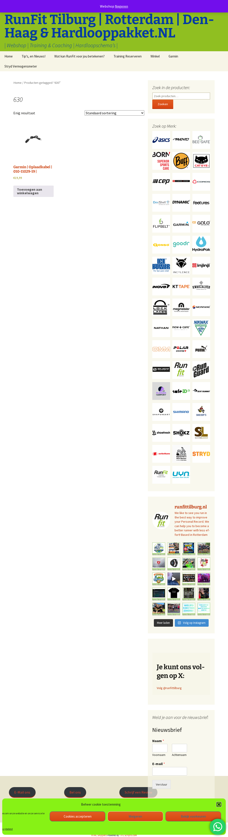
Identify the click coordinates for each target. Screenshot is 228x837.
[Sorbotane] (161, 453)
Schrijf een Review (138, 792)
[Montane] (201, 307)
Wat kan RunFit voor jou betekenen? (79, 56)
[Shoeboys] (201, 412)
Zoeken (163, 104)
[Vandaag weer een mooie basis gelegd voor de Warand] (158, 593)
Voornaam (158, 755)
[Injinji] (201, 265)
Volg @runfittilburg (169, 688)
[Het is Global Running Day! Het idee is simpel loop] (158, 548)
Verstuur (161, 784)
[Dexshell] (161, 202)
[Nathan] (161, 328)
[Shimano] (181, 412)
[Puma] (201, 349)
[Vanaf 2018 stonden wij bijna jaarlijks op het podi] (203, 579)
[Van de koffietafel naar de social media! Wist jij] (203, 609)
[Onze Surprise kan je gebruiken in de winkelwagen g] (203, 563)
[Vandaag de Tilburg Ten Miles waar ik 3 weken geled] (173, 609)
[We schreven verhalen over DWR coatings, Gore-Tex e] (158, 563)
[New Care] (181, 328)
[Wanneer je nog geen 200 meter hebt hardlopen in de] (188, 563)
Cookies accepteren (78, 816)
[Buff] (181, 160)
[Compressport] (181, 181)
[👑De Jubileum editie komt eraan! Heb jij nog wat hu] (158, 579)
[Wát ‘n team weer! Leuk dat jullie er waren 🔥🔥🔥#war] (188, 579)
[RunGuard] (201, 370)
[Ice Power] (161, 265)
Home (8, 56)
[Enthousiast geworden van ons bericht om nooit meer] (188, 548)
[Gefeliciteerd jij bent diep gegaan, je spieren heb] (188, 593)
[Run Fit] (181, 370)
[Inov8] (161, 286)
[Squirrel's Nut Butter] (181, 453)
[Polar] (181, 349)
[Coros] (201, 181)
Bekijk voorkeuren (193, 816)
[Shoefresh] (161, 433)
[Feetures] (201, 202)
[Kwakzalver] (201, 286)
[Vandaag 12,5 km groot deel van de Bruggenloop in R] (173, 579)
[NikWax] (201, 328)
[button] (219, 804)
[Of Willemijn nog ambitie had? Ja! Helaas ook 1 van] (203, 593)
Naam (158, 741)
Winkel (155, 56)
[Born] (161, 160)
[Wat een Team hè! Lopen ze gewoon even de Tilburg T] (158, 609)
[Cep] (161, 181)
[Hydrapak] (201, 244)
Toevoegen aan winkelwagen (29, 191)
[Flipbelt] (161, 223)
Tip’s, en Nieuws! (33, 56)
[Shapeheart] (161, 412)
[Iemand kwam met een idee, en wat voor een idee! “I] (188, 609)
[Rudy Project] (161, 370)
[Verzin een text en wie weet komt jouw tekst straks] (173, 593)
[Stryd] (201, 453)
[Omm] (161, 349)
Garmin (173, 56)
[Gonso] (161, 244)
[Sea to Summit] (201, 391)
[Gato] (201, 223)
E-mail (158, 763)
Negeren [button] (121, 6)
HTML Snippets (99, 835)
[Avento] (181, 139)
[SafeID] (181, 391)
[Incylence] (181, 265)
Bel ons (75, 792)
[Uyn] (181, 474)
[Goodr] (181, 244)
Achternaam (179, 755)
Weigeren (135, 816)
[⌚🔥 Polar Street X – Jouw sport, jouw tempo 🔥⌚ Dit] (173, 563)
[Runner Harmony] (161, 391)
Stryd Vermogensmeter (20, 66)
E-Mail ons (22, 792)
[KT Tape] (181, 286)
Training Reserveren (128, 56)
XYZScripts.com (128, 835)
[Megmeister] (181, 307)
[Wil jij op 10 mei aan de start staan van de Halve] (173, 548)
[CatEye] (201, 160)
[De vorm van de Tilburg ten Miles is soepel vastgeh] (203, 548)
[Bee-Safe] (201, 139)
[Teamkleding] (161, 474)
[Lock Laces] (161, 307)
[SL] (201, 433)
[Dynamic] (181, 202)
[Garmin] (181, 223)
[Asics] (161, 139)
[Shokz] (181, 433)
